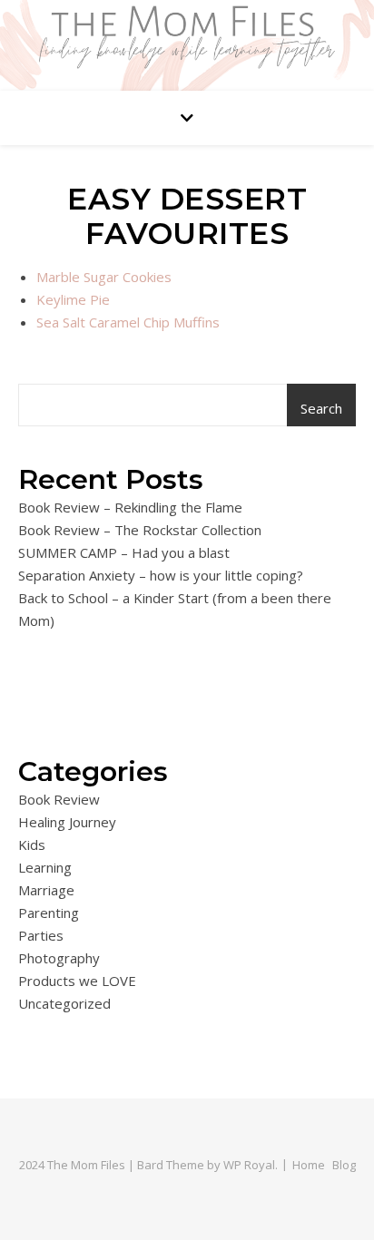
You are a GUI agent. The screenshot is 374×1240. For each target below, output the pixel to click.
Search (321, 408)
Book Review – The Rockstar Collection (139, 530)
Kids (31, 844)
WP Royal (249, 1165)
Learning (45, 867)
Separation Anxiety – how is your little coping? (160, 575)
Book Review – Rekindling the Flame (130, 507)
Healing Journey (67, 822)
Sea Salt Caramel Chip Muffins (128, 322)
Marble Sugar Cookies (104, 277)
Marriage (46, 890)
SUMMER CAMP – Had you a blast (124, 552)
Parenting (48, 912)
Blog (344, 1165)
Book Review (59, 799)
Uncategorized (64, 1003)
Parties (41, 935)
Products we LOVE (77, 980)
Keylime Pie (73, 299)
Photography (59, 958)
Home (308, 1165)
